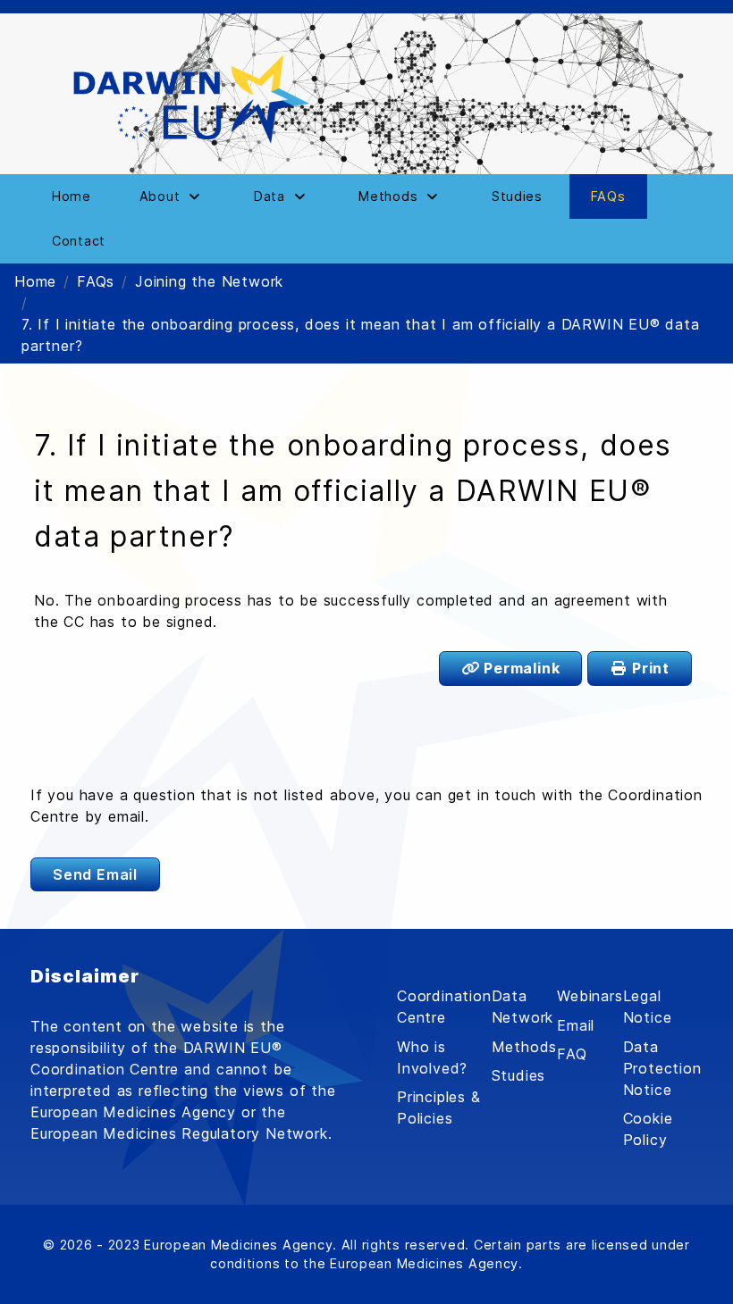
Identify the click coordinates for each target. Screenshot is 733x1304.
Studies (519, 1075)
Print (649, 668)
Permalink (519, 668)
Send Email (95, 874)
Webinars (589, 996)
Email (575, 1025)
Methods (525, 1047)
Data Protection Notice (662, 1068)
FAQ (571, 1054)
